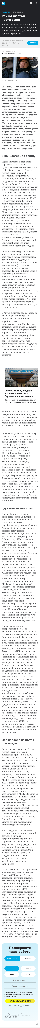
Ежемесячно (12, 958)
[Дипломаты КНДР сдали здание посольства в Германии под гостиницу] (21, 383)
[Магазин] (30, 3)
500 (11, 974)
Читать (32, 43)
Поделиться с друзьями (19, 1006)
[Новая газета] (4, 3)
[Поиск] (36, 3)
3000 (11, 968)
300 (27, 974)
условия (16, 994)
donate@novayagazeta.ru (12, 1015)
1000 (27, 968)
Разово (28, 958)
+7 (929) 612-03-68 (10, 1017)
